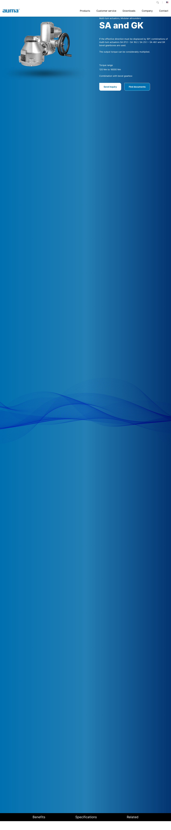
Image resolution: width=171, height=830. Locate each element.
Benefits (39, 817)
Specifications (86, 817)
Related (132, 817)
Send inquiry (110, 86)
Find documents (137, 86)
